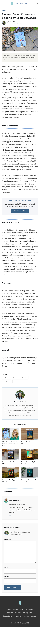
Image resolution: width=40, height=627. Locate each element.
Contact (34, 616)
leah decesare (7, 382)
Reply (11, 516)
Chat (21, 609)
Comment (8, 539)
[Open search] (37, 3)
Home (9, 609)
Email (6, 577)
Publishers (18, 616)
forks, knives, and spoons (20, 378)
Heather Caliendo (13, 22)
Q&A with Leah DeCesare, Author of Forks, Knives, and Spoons (10, 444)
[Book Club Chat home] (20, 602)
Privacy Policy (28, 613)
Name (6, 567)
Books (4, 10)
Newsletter (29, 609)
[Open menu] (3, 3)
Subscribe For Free (20, 211)
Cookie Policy (8, 616)
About (26, 616)
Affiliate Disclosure (14, 613)
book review (6, 378)
